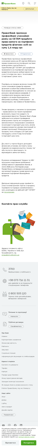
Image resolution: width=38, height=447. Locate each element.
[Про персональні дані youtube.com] (3, 425)
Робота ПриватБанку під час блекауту (16, 388)
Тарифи (4, 368)
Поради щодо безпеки (10, 375)
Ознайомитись (16, 326)
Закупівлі (5, 350)
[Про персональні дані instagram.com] (9, 425)
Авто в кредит (7, 407)
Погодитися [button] (29, 443)
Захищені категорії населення (13, 381)
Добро (4, 400)
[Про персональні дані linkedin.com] (21, 425)
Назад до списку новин (12, 28)
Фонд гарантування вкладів (12, 378)
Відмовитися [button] (10, 443)
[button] (35, 3)
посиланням (9, 192)
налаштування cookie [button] (27, 437)
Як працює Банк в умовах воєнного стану (17, 385)
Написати (14, 316)
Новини (4, 336)
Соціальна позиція (8, 353)
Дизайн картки (7, 410)
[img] (9, 3)
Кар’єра (4, 371)
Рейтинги (5, 346)
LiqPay (4, 403)
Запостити (9, 54)
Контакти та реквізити (10, 365)
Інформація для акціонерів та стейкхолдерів (18, 356)
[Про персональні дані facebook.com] (15, 425)
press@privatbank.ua (10, 255)
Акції (3, 397)
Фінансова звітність (9, 343)
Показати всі (8, 415)
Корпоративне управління (11, 340)
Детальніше (30, 9)
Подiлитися (26, 54)
